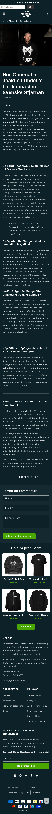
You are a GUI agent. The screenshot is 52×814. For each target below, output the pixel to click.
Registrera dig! (26, 766)
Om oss (6, 696)
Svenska (36, 793)
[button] (4, 13)
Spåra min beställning (13, 706)
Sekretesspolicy (34, 711)
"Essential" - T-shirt (38, 579)
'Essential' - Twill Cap (13, 579)
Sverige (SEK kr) (16, 793)
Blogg (11, 21)
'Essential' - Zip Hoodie (13, 615)
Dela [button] (7, 105)
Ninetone (29, 811)
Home (4, 21)
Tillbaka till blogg (27, 476)
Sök (30, 7)
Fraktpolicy (32, 701)
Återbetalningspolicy (37, 706)
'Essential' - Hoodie (38, 615)
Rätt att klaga (33, 716)
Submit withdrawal (36, 721)
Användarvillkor (34, 696)
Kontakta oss (9, 701)
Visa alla (26, 626)
